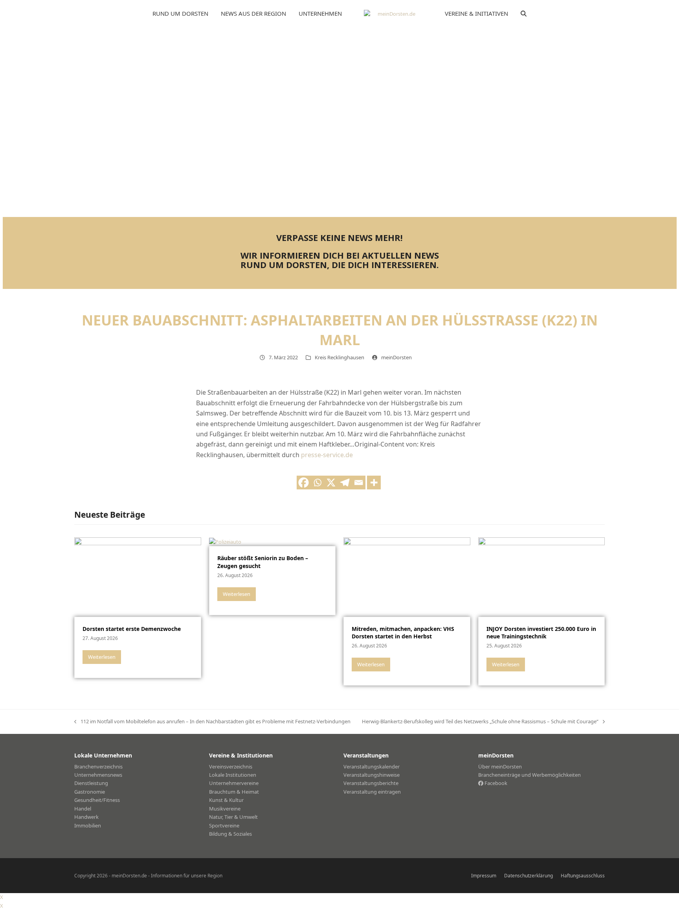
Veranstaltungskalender (371, 766)
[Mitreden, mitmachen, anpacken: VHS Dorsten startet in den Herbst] (406, 576)
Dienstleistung (91, 783)
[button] (523, 14)
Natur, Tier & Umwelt (233, 816)
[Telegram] (345, 482)
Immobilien (87, 825)
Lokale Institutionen (232, 774)
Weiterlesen (102, 656)
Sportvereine (224, 825)
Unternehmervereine (234, 783)
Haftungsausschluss (583, 875)
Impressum (483, 875)
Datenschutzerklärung (528, 875)
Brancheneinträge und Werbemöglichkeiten (529, 774)
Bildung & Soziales (230, 833)
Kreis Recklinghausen (339, 357)
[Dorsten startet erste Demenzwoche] (137, 576)
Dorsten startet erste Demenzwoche (132, 628)
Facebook (495, 783)
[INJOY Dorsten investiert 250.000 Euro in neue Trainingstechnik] (541, 576)
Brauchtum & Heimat (234, 791)
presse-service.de (327, 454)
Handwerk (86, 816)
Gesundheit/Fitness (97, 799)
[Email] (358, 482)
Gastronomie (89, 791)
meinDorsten (396, 357)
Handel (82, 808)
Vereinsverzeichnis (230, 766)
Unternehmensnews (98, 774)
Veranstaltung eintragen (372, 791)
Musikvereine (224, 808)
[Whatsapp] (317, 482)
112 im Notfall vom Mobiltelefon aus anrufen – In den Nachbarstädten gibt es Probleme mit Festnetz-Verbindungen (212, 722)
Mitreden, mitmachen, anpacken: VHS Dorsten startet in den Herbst (403, 632)
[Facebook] (303, 482)
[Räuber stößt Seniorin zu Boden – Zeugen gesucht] (225, 541)
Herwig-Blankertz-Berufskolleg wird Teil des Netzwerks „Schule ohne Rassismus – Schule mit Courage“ (480, 722)
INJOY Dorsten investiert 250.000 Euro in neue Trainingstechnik (541, 632)
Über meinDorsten (500, 766)
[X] (331, 482)
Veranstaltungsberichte (370, 783)
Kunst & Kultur (226, 799)
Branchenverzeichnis (98, 766)
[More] (373, 482)
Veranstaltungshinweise (371, 774)
